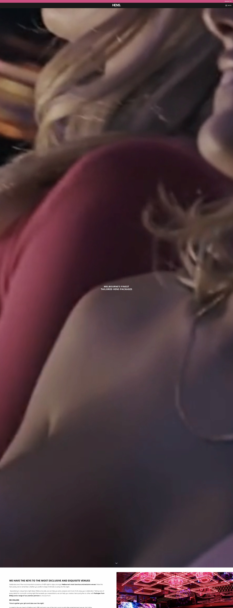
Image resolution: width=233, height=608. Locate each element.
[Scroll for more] (116, 563)
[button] (228, 5)
